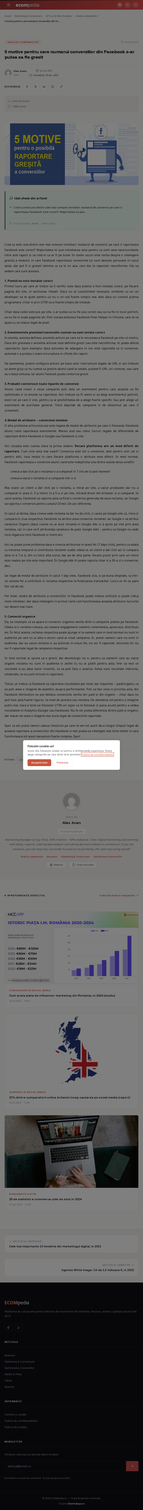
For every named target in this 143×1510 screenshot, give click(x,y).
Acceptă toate (39, 762)
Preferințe (62, 762)
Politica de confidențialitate (97, 754)
